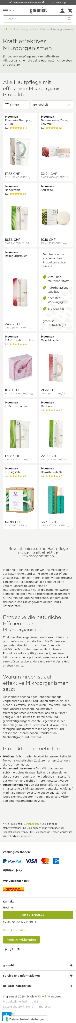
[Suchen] (69, 18)
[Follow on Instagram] (17, 949)
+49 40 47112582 (38, 914)
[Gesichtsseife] (56, 368)
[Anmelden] (62, 10)
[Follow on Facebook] (6, 949)
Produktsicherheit (15, 1001)
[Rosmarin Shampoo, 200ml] (20, 152)
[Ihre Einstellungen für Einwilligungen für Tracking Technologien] (25, 1019)
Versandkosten (32, 823)
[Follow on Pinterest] (12, 949)
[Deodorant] (56, 434)
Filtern (14, 104)
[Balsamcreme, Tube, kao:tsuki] (56, 152)
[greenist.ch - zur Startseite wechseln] (39, 10)
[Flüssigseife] (20, 500)
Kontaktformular (14, 930)
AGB (35, 1001)
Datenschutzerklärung (18, 1006)
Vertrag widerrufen (21, 940)
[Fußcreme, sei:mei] (20, 434)
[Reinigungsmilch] (20, 293)
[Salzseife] (56, 218)
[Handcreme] (20, 218)
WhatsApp (61, 2)
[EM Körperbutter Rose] (20, 368)
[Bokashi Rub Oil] (56, 500)
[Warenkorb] (70, 10)
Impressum (45, 1006)
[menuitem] (62, 10)
